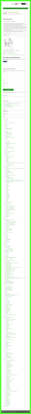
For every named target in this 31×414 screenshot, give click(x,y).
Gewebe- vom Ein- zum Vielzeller (9, 250)
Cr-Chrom (7, 187)
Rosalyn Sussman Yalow (9, 373)
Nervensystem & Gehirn (8, 346)
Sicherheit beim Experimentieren (9, 283)
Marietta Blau (8, 386)
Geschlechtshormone (8, 336)
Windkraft (6, 231)
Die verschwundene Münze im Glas (9, 271)
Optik (5, 130)
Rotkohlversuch (8, 146)
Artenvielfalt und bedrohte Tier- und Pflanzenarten (11, 294)
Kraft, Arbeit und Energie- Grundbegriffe (10, 224)
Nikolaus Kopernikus (8, 403)
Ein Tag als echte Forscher (7, 104)
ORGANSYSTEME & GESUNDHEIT (8, 317)
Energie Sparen (7, 220)
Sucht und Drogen (7, 352)
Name (4, 80)
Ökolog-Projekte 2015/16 (8, 288)
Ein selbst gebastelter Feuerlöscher (9, 274)
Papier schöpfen (7, 275)
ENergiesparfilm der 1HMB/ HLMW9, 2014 (11, 221)
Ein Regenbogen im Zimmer (8, 273)
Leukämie (6, 343)
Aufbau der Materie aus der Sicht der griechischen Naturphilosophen (14, 168)
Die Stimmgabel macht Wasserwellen (9, 269)
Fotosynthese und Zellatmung (8, 249)
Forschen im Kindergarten (7, 106)
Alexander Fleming (7, 393)
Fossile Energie (7, 227)
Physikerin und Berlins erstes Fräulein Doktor (9, 21)
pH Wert (7, 145)
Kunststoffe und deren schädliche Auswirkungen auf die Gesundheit (14, 162)
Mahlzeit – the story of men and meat (9, 107)
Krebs (5, 340)
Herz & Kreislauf (7, 338)
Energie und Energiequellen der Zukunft (10, 223)
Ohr (6, 351)
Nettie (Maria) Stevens (9, 388)
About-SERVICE (6, 118)
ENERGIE (5, 218)
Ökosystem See (7, 309)
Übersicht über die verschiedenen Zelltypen (10, 257)
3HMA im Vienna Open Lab (7, 102)
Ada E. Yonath (8, 362)
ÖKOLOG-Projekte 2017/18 (9, 290)
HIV (6, 330)
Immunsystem (7, 326)
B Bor (7, 184)
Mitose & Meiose (7, 211)
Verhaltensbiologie (6, 405)
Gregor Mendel (7, 397)
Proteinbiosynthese (7, 216)
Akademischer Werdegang (7, 33)
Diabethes (6, 335)
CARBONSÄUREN (7, 152)
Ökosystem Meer (7, 307)
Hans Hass (6, 398)
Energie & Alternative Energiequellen (9, 295)
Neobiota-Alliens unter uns (8, 305)
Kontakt (6, 120)
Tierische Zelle (7, 256)
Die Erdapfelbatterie (7, 265)
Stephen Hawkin (7, 404)
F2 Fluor (7, 188)
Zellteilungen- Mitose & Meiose (9, 258)
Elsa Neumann (8, 379)
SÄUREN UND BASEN (8, 144)
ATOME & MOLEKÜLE (7, 166)
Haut (6, 350)
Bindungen (6, 174)
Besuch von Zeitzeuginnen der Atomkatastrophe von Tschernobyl (12, 103)
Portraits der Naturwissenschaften (9, 282)
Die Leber (6, 355)
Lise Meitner (7, 384)
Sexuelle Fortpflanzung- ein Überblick (10, 337)
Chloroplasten (7, 253)
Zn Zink (7, 200)
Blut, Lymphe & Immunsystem (9, 320)
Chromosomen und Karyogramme (9, 213)
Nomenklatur (7, 158)
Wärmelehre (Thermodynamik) (9, 232)
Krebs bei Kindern (7, 342)
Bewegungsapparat (7, 318)
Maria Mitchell (8, 385)
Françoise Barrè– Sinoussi (9, 366)
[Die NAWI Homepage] (15, 6)
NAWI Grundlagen (6, 279)
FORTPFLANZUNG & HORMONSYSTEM (10, 333)
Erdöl (6, 153)
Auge (6, 348)
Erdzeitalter (6, 234)
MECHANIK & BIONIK (7, 242)
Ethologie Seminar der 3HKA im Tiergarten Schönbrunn (11, 105)
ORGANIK (6, 150)
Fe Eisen (7, 189)
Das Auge (6, 131)
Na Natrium (7, 196)
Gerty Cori (7, 368)
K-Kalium (7, 192)
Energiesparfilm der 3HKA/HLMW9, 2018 (10, 222)
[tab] (15, 21)
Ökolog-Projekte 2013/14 (8, 287)
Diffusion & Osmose (7, 247)
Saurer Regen (8, 141)
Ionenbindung (7, 176)
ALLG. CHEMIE (7, 135)
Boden (6, 297)
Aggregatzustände (7, 136)
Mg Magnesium (8, 194)
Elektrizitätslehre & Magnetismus (9, 219)
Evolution (5, 233)
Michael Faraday (7, 402)
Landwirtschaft (7, 298)
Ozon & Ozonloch (7, 302)
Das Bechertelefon (7, 261)
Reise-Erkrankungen (8, 332)
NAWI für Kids (6, 259)
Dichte (6, 138)
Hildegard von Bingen (8, 380)
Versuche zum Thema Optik (9, 133)
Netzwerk (6, 238)
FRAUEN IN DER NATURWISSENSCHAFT (10, 360)
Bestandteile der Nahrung (8, 354)
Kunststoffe (7, 160)
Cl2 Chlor (7, 186)
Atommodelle (6, 167)
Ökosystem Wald (7, 310)
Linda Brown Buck (8, 370)
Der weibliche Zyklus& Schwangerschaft (10, 334)
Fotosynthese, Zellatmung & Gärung (10, 206)
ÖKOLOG (5, 284)
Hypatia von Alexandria (9, 381)
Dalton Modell (7, 170)
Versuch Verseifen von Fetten (10, 147)
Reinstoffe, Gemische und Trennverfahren (10, 143)
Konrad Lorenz (7, 401)
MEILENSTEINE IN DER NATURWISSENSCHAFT (11, 391)
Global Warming (7, 301)
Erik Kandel (6, 395)
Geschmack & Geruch (8, 349)
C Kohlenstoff (8, 185)
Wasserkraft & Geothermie (9, 230)
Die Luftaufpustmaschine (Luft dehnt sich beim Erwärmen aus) (13, 267)
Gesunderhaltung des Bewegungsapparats (10, 319)
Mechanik (6, 244)
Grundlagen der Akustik (8, 128)
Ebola (6, 329)
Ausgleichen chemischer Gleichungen (10, 137)
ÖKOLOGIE (5, 291)
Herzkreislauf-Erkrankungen (9, 339)
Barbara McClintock (8, 363)
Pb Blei (7, 198)
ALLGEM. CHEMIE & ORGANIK (8, 134)
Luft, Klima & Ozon (7, 300)
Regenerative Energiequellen (8, 228)
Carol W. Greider (8, 364)
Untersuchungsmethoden (8, 345)
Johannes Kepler (7, 400)
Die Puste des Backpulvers (8, 268)
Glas (6, 139)
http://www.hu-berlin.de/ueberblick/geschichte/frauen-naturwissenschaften (13, 54)
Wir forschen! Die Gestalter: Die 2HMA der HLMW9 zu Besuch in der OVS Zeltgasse (16, 277)
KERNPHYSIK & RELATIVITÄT (9, 201)
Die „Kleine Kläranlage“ (8, 264)
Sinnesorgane (6, 347)
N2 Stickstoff (8, 195)
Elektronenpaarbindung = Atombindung (10, 175)
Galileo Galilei (7, 396)
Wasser (6, 149)
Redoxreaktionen (7, 142)
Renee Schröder (8, 389)
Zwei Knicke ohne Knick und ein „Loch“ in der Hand (11, 278)
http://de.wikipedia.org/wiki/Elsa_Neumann (10, 53)
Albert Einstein (7, 392)
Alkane (7, 156)
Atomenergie (7, 226)
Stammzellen (6, 255)
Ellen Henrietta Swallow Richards (10, 378)
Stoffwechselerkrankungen (8, 357)
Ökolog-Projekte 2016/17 (8, 289)
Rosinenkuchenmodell (8, 171)
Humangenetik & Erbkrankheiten (9, 209)
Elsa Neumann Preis (6, 35)
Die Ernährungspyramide (8, 266)
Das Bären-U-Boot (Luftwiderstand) (10, 260)
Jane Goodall (7, 382)
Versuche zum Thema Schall (9, 129)
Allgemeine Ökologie (7, 293)
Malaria (7, 331)
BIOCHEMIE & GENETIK (7, 202)
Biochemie (6, 204)
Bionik (5, 243)
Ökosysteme (6, 306)
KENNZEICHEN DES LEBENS (8, 251)
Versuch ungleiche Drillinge (8, 248)
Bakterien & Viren (7, 246)
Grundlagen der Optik (8, 132)
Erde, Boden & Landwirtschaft (9, 296)
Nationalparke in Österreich (8, 304)
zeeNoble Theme (27, 411)
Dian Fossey (7, 377)
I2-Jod (7, 191)
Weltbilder (5, 406)
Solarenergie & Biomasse (8, 229)
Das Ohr (6, 127)
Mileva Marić (7, 387)
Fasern (6, 154)
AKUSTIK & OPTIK (6, 125)
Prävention (6, 344)
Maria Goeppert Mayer (9, 371)
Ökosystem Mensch (8, 308)
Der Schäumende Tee (7, 262)
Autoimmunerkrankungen (9, 328)
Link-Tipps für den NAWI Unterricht (10, 122)
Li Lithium (7, 193)
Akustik (6, 126)
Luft (6, 140)
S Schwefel (7, 199)
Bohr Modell (7, 169)
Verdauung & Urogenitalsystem (9, 353)
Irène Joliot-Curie (8, 369)
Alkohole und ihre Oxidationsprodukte (10, 151)
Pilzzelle (6, 254)
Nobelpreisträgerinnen (8, 361)
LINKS (6, 121)
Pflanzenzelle (6, 252)
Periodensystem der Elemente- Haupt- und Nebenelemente (13, 180)
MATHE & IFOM (6, 235)
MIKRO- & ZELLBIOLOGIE (7, 245)
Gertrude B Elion (8, 367)
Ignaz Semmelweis (7, 399)
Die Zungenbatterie (7, 272)
